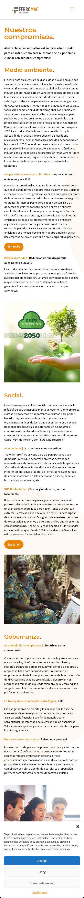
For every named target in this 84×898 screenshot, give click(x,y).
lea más (14, 246)
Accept (42, 860)
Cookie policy (40, 892)
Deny (42, 872)
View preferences (42, 883)
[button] (78, 826)
